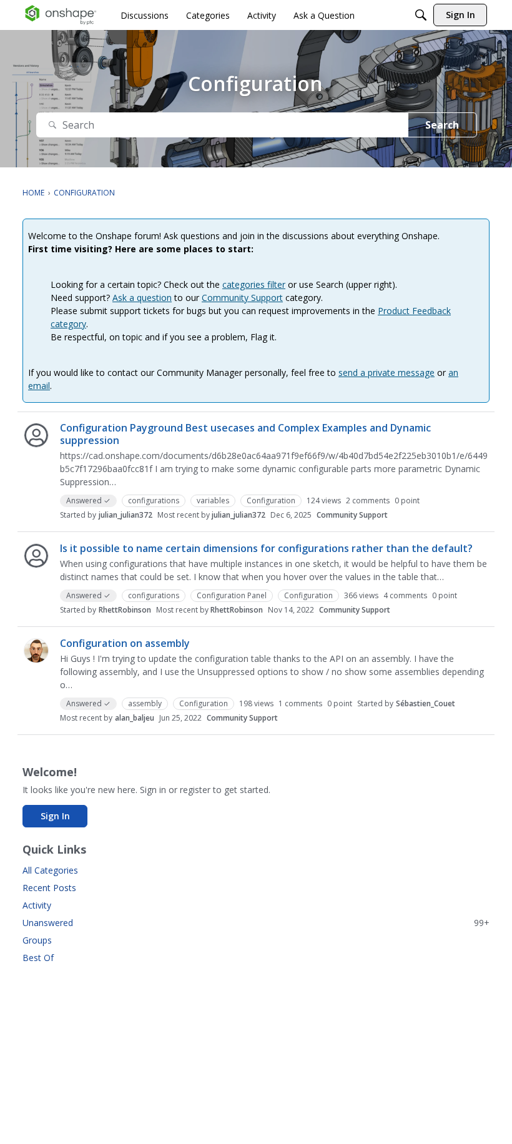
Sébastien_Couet (425, 703)
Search (442, 125)
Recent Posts (49, 888)
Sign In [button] (55, 816)
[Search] (421, 15)
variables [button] (213, 500)
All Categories (50, 870)
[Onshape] (61, 15)
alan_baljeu (134, 718)
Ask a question (142, 297)
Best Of (38, 958)
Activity (36, 905)
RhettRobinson (125, 609)
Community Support (242, 297)
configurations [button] (153, 500)
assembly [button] (145, 703)
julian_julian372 (125, 515)
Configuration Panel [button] (232, 595)
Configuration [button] (271, 500)
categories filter (253, 284)
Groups (37, 940)
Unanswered (256, 923)
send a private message (386, 372)
